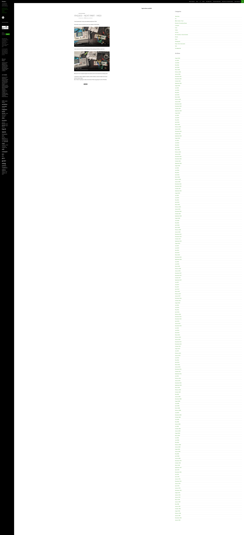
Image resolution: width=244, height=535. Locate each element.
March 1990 (177, 499)
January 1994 (177, 483)
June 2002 (177, 440)
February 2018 (178, 268)
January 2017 (177, 296)
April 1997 (177, 469)
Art (175, 18)
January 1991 (177, 497)
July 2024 (177, 115)
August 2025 (177, 85)
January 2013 (177, 355)
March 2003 (177, 435)
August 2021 (177, 193)
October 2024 (178, 108)
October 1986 (178, 508)
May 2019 (177, 250)
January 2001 (177, 451)
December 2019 (178, 234)
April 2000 (177, 456)
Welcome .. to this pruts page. (227, 1)
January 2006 (177, 424)
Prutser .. (4, 1)
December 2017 (178, 273)
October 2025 (178, 81)
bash (3, 111)
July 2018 (177, 261)
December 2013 (178, 341)
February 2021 (178, 206)
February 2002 (178, 444)
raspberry (4, 167)
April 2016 (177, 312)
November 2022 (178, 158)
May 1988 (177, 504)
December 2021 (178, 183)
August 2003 (177, 433)
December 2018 (178, 257)
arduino (4, 104)
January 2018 (177, 270)
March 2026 (177, 69)
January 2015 (177, 323)
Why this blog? (237, 1)
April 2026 (177, 67)
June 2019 (177, 248)
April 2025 (177, 94)
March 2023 (177, 149)
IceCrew (176, 32)
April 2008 (177, 405)
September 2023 (178, 135)
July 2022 (177, 167)
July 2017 (177, 282)
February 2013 (178, 353)
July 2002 (177, 437)
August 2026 (177, 58)
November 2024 (178, 106)
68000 (6, 101)
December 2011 (178, 369)
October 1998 (178, 462)
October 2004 (178, 428)
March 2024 (177, 124)
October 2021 (178, 188)
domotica (3, 116)
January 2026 (177, 74)
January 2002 (177, 446)
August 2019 (177, 243)
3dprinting (177, 16)
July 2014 (177, 328)
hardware (4, 130)
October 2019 (178, 238)
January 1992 (177, 494)
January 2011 (177, 380)
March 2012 (177, 364)
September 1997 (178, 467)
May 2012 (177, 360)
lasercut (4, 138)
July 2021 (177, 195)
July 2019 (177, 245)
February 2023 (178, 151)
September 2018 (178, 259)
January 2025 (177, 101)
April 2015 (177, 321)
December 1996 (178, 472)
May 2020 (177, 222)
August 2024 (177, 113)
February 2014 (178, 337)
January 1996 (177, 478)
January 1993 (177, 488)
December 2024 (178, 103)
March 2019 (177, 254)
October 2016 (178, 300)
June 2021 (177, 197)
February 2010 (178, 389)
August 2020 (177, 218)
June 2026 (177, 62)
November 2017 (178, 275)
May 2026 (177, 65)
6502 (3, 101)
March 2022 (177, 177)
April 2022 (177, 174)
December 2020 (178, 211)
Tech (176, 46)
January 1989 (177, 501)
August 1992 (177, 492)
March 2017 (177, 291)
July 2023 (177, 140)
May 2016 (177, 309)
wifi (6, 172)
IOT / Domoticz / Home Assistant (181, 34)
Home (203, 1)
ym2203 (85, 84)
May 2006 (177, 421)
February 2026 (178, 71)
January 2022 (177, 181)
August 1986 (177, 510)
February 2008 (178, 410)
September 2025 (178, 83)
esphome (3, 122)
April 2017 (177, 289)
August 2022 (177, 165)
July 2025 (177, 87)
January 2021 (177, 209)
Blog (197, 1)
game (7, 123)
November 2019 (178, 236)
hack (7, 125)
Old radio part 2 (4, 67)
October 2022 (178, 161)
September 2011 (178, 373)
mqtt (3, 143)
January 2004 (177, 430)
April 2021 (177, 202)
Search (3, 32)
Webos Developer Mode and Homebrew (5, 88)
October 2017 (178, 277)
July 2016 (177, 305)
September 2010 (178, 385)
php (3, 156)
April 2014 (177, 332)
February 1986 (178, 513)
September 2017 (178, 280)
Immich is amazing (5, 79)
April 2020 (177, 225)
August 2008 (177, 401)
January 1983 (177, 520)
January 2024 (177, 129)
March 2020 (177, 227)
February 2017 (178, 293)
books (7, 113)
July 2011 (177, 376)
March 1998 (177, 465)
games (3, 125)
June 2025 (177, 90)
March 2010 (177, 387)
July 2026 (177, 60)
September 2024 (178, 110)
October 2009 (178, 392)
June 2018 (177, 264)
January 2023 (177, 154)
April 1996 (177, 476)
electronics (4, 119)
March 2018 (177, 266)
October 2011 (178, 371)
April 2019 (177, 252)
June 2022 (177, 170)
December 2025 (178, 76)
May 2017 (177, 286)
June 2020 (177, 220)
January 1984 (177, 515)
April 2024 (177, 122)
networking (4, 146)
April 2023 (177, 147)
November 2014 (178, 325)
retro (4, 170)
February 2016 (178, 314)
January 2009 (177, 396)
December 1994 (178, 481)
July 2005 (177, 426)
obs (6, 147)
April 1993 (177, 485)
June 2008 (177, 403)
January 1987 (177, 506)
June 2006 (177, 419)
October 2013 (178, 346)
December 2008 (178, 398)
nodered (3, 147)
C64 (3, 114)
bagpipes (4, 109)
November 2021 (178, 186)
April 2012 (177, 362)
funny (3, 124)
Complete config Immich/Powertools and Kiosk (5, 94)
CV (200, 1)
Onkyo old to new (5, 96)
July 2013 (177, 350)
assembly (4, 106)
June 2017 (177, 284)
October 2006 (178, 417)
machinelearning (5, 140)
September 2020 (178, 215)
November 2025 (178, 78)
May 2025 (177, 92)
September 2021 (178, 190)
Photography (177, 41)
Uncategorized (178, 48)
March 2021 (177, 204)
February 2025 (178, 99)
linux (7, 138)
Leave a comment (89, 18)
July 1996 (177, 474)
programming (4, 160)
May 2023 (177, 145)
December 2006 (178, 414)
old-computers (5, 151)
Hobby (176, 30)
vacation (3, 172)
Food (176, 27)
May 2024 (177, 119)
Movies (176, 36)
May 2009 (177, 394)
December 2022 (178, 156)
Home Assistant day (5, 68)
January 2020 (177, 231)
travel (6, 171)
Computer (177, 25)
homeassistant (4, 134)
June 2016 (177, 307)
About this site (192, 1)
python (4, 165)
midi (2, 141)
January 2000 (177, 458)
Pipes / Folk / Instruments (180, 43)
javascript (3, 137)
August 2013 (177, 348)
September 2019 (178, 241)
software (3, 171)
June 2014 (177, 330)
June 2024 (177, 117)
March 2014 (177, 334)
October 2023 (178, 133)
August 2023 (177, 138)
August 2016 (177, 302)
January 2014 (177, 339)
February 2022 (178, 179)
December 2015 (178, 316)
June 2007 (177, 412)
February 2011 (178, 378)
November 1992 (178, 490)
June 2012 (177, 357)
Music (176, 39)
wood (3, 174)
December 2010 (178, 382)
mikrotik (6, 141)
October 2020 (178, 213)
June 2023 (177, 142)
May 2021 (177, 199)
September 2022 (178, 163)
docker (5, 114)
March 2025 (177, 97)
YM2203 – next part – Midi (87, 15)
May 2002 (177, 442)
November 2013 (178, 344)
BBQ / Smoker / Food (179, 20)
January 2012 (177, 366)
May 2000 (177, 453)
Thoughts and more (216, 1)
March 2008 (177, 408)
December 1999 (178, 460)
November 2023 (178, 131)
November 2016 (178, 298)
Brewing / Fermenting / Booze (181, 23)
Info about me (208, 1)
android (3, 102)
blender (4, 113)
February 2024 (178, 126)
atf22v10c (3, 107)
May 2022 (177, 172)
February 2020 (178, 229)
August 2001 (177, 449)
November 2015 (178, 318)
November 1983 (178, 517)
